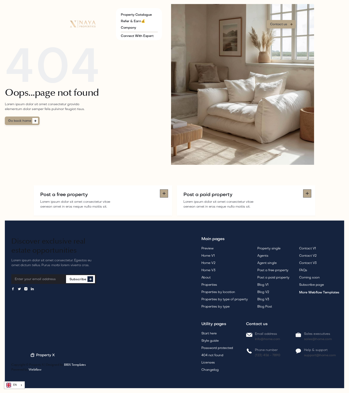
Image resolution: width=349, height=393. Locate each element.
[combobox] (14, 385)
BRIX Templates (75, 365)
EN (15, 385)
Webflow (35, 370)
